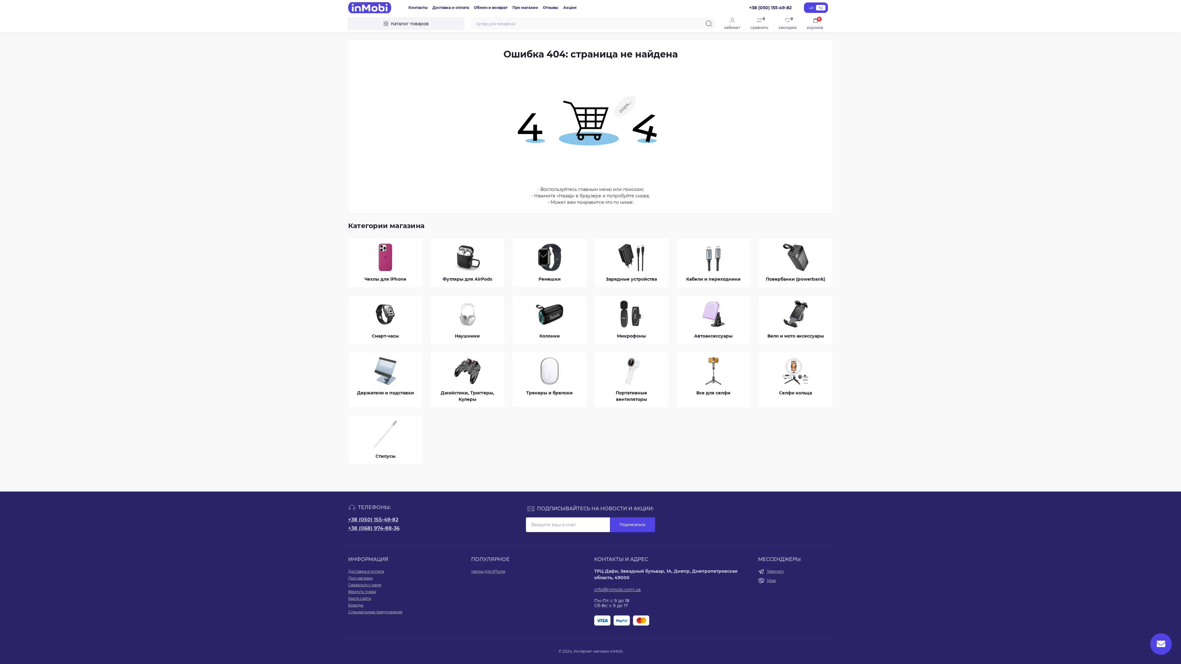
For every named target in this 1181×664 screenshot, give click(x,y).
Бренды (355, 605)
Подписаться (632, 524)
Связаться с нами (364, 585)
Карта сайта (359, 598)
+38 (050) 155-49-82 (373, 520)
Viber (771, 580)
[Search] (708, 24)
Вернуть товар (362, 591)
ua (811, 7)
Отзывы (550, 7)
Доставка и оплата (450, 7)
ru (821, 7)
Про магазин (525, 7)
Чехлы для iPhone (488, 571)
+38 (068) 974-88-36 (374, 528)
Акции (570, 7)
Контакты (417, 7)
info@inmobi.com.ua (617, 589)
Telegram (775, 571)
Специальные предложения (375, 612)
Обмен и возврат (490, 7)
